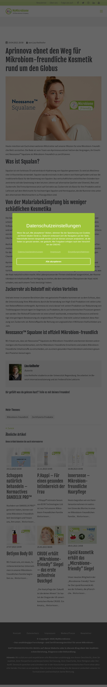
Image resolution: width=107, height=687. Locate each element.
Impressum (55, 252)
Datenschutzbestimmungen (30, 252)
